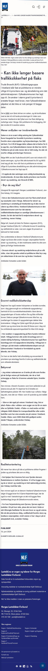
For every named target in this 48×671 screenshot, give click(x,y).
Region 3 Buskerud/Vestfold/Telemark (10, 632)
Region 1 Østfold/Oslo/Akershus (11, 628)
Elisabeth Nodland (8, 536)
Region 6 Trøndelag (31, 636)
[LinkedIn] (24, 666)
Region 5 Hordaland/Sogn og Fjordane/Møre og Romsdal (10, 637)
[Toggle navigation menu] (43, 665)
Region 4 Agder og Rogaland (34, 631)
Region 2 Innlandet (31, 628)
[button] (44, 6)
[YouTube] (20, 666)
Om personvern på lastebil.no (10, 652)
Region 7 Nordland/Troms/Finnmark (9, 642)
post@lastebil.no (18, 617)
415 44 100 (5, 617)
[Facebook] (17, 666)
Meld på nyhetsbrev (7, 657)
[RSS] (31, 666)
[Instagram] (27, 666)
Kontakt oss (5, 655)
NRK (7, 113)
